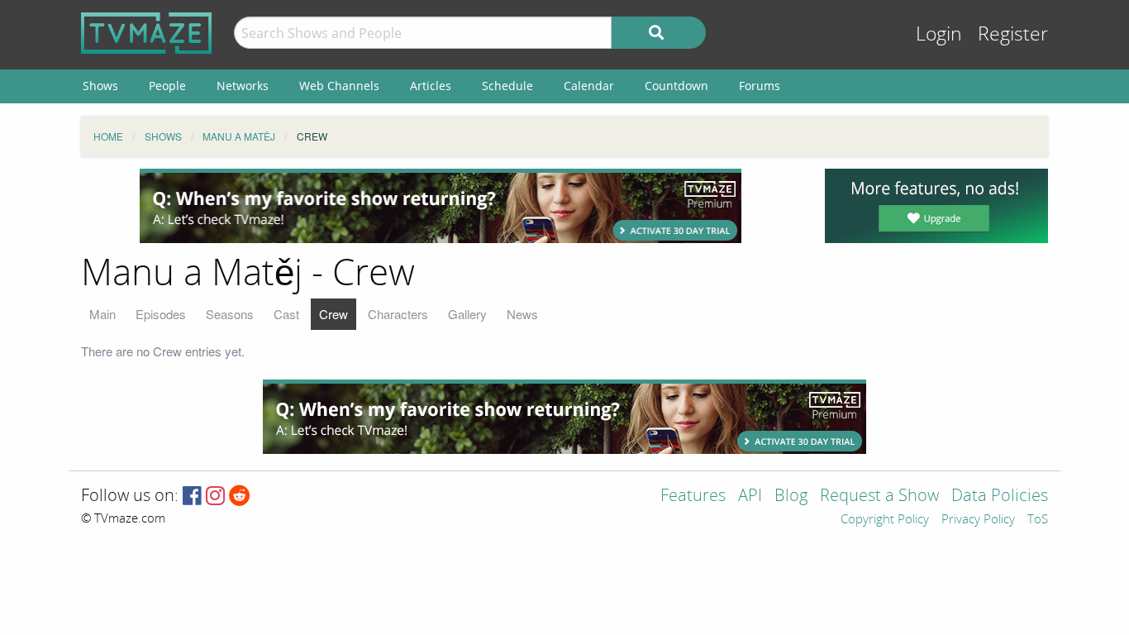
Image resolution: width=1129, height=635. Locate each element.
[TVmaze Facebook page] (192, 496)
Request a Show (879, 496)
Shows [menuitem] (100, 85)
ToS (1037, 520)
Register (1013, 34)
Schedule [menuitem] (507, 85)
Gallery (467, 313)
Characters (398, 313)
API (750, 496)
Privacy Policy (978, 520)
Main (102, 313)
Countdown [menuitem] (676, 85)
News (522, 313)
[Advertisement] (440, 206)
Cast (286, 313)
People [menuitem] (167, 85)
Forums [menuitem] (759, 85)
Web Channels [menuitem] (339, 85)
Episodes (161, 313)
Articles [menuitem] (430, 85)
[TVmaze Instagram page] (215, 496)
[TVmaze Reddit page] (239, 496)
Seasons (230, 313)
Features (693, 496)
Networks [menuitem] (243, 85)
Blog (790, 496)
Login (939, 34)
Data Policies (999, 496)
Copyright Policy (885, 520)
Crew (333, 313)
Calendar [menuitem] (589, 85)
